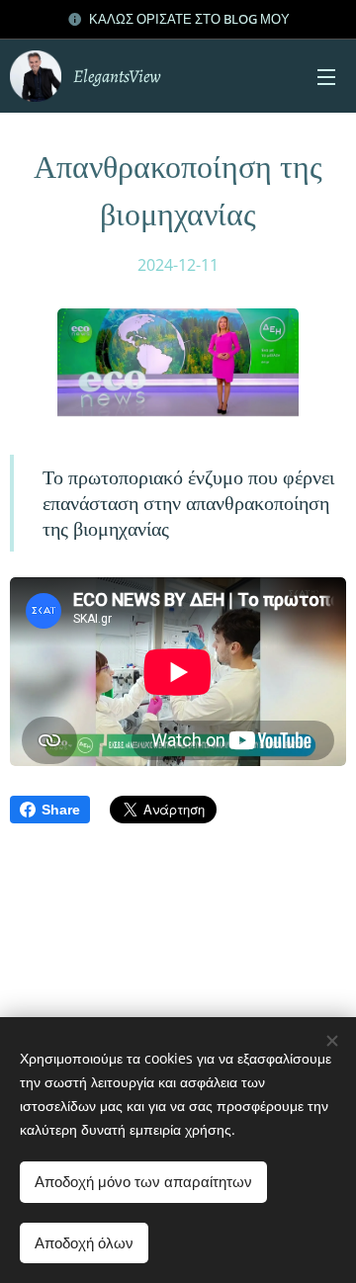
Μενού (326, 76)
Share (61, 809)
